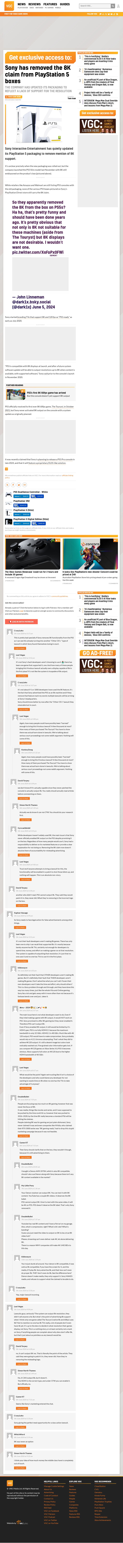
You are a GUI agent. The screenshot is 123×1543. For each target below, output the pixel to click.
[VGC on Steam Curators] (117, 14)
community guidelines (59, 596)
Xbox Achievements (103, 1520)
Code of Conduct (51, 1495)
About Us (48, 1489)
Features (50, 4)
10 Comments (55, 581)
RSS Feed (47, 1508)
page (22, 611)
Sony (63, 189)
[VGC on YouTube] (111, 14)
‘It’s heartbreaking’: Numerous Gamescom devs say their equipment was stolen (98, 71)
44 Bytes (22, 1522)
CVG (97, 1489)
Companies (74, 1505)
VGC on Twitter (50, 1520)
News (22, 4)
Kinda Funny (100, 1495)
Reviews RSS (74, 1517)
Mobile (58, 8)
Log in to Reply (20, 648)
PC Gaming (49, 8)
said (46, 373)
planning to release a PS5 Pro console (55, 459)
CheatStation (100, 1486)
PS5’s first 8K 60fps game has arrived (46, 393)
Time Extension (101, 1517)
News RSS (73, 1511)
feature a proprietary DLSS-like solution (47, 463)
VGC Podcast (49, 1517)
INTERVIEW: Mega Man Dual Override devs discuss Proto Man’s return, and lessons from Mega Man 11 (100, 103)
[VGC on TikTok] (114, 14)
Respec (97, 1514)
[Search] (113, 6)
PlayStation (23, 8)
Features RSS (74, 1514)
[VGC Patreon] (100, 14)
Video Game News (14, 97)
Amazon (27, 185)
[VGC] (9, 6)
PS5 (28, 170)
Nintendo (39, 8)
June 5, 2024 (43, 307)
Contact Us (48, 1498)
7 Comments (113, 583)
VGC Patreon (49, 1514)
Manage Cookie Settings (54, 1486)
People (72, 1498)
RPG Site (98, 1511)
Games (72, 1501)
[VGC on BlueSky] (109, 14)
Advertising (49, 1492)
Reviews (34, 4)
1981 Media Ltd (15, 1488)
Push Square (100, 1508)
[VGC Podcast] (103, 14)
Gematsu (98, 1492)
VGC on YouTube (51, 1523)
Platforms (73, 1508)
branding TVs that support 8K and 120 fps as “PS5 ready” (43, 317)
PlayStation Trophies (103, 1501)
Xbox (32, 8)
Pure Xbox (99, 1505)
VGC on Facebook (51, 1511)
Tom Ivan (72, 98)
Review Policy (49, 1505)
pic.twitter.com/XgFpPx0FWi (38, 252)
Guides (65, 4)
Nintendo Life (100, 1498)
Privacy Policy (49, 1501)
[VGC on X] (106, 14)
